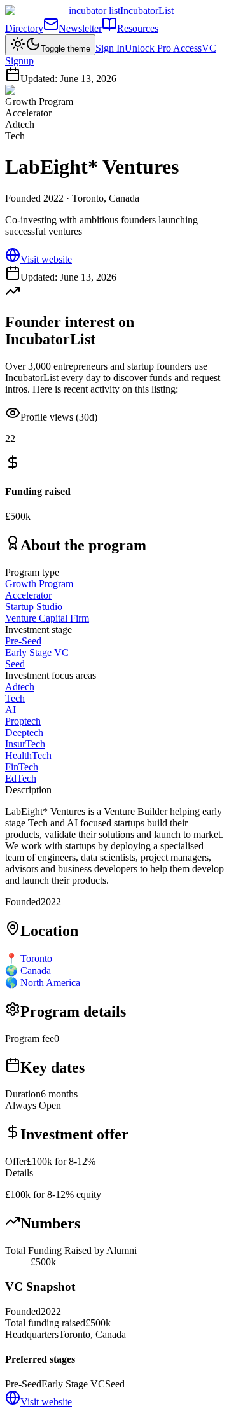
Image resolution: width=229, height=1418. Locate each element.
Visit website (46, 259)
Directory (24, 28)
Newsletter (80, 28)
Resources (137, 28)
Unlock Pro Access (163, 48)
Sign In (110, 48)
